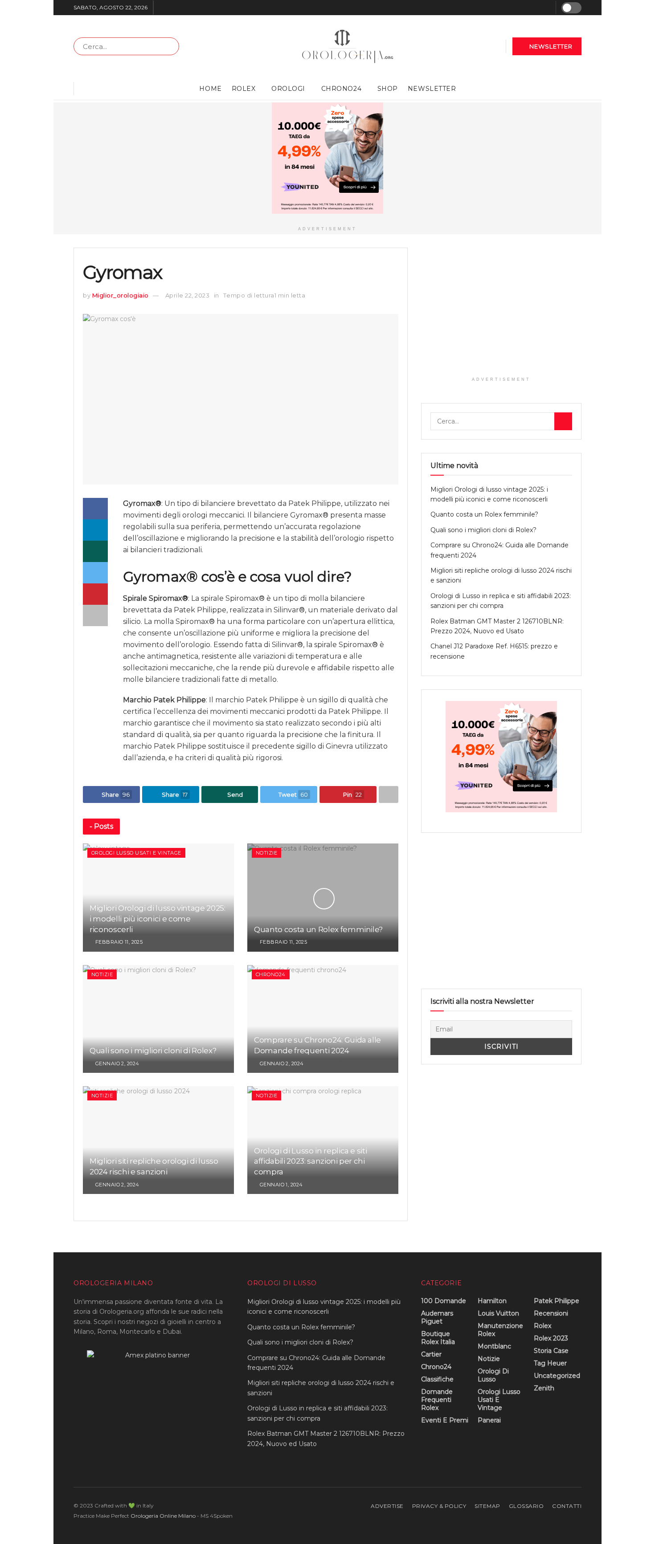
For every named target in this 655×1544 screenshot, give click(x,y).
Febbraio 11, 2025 (118, 942)
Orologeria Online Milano (163, 1515)
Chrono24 (341, 89)
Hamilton (492, 1301)
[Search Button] (170, 46)
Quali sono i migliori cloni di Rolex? (153, 1050)
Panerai (489, 1420)
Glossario (526, 1506)
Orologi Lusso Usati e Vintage (136, 853)
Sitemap (487, 1506)
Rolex (244, 89)
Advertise (387, 1506)
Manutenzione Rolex (500, 1330)
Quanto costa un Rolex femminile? (318, 929)
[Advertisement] (501, 310)
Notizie (266, 853)
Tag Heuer (550, 1363)
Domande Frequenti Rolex (437, 1400)
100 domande (443, 1301)
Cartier (431, 1354)
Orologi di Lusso (493, 1375)
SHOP (387, 89)
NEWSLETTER (550, 46)
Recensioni (551, 1313)
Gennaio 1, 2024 (280, 1184)
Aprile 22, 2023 (187, 295)
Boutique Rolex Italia (438, 1338)
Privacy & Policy (439, 1506)
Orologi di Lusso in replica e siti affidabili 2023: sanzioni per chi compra (310, 1161)
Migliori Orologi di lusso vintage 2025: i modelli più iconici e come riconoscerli (157, 919)
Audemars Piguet (437, 1317)
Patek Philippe (556, 1301)
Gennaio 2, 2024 (116, 1063)
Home (210, 89)
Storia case (551, 1351)
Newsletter (432, 89)
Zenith (544, 1388)
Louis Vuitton (498, 1313)
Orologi (288, 89)
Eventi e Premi (444, 1420)
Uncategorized (557, 1376)
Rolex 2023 (551, 1338)
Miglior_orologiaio (120, 295)
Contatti (566, 1506)
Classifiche (437, 1379)
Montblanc (494, 1346)
